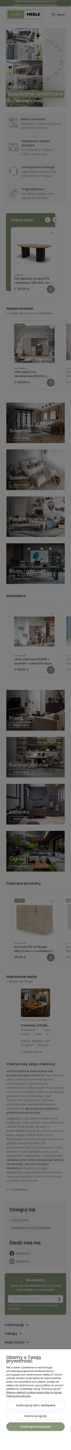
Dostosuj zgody (35, 1416)
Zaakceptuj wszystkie (35, 1427)
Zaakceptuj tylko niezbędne (35, 1405)
